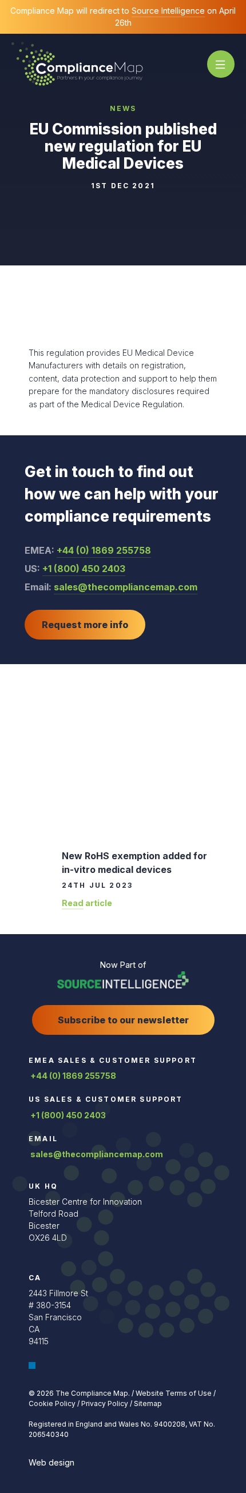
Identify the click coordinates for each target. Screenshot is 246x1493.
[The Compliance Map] (77, 63)
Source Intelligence (168, 10)
